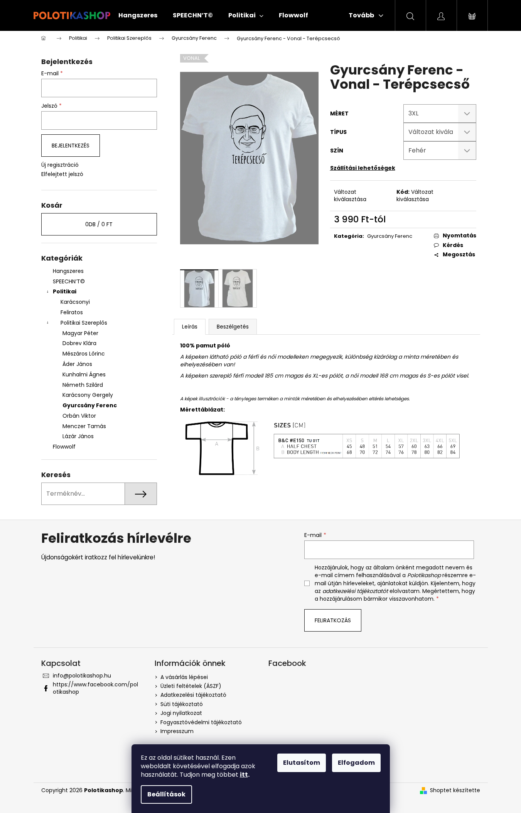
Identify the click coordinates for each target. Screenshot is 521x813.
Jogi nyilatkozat (181, 713)
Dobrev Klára (79, 343)
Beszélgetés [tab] (233, 326)
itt (244, 774)
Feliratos (72, 312)
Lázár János (78, 436)
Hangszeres (68, 271)
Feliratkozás (333, 620)
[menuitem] (138, 15)
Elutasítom (301, 762)
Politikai (64, 291)
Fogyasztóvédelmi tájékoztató (201, 722)
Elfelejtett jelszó (62, 174)
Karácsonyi (75, 302)
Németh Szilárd (82, 385)
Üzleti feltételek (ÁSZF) (190, 686)
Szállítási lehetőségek (362, 168)
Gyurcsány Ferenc (89, 405)
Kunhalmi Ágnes (84, 374)
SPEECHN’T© (69, 281)
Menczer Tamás (84, 426)
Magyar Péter (80, 333)
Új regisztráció (60, 165)
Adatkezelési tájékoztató (193, 695)
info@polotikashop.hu (82, 675)
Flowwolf (64, 447)
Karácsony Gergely (87, 395)
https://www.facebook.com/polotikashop (95, 688)
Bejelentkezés (70, 145)
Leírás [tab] (189, 326)
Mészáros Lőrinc (83, 353)
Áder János (77, 364)
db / (99, 224)
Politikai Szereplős (84, 323)
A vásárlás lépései (184, 677)
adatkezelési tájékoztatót (355, 591)
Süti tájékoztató (181, 704)
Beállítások (166, 794)
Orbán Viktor (79, 416)
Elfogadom (356, 762)
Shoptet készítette (455, 790)
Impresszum (177, 731)
